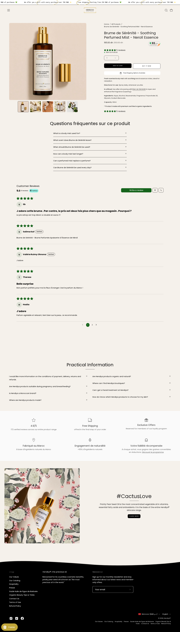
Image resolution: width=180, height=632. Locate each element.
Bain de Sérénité (139, 89)
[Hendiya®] (90, 10)
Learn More (134, 516)
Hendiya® (167, 618)
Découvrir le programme (153, 452)
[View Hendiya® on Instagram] (11, 618)
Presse (12, 588)
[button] (166, 10)
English (165, 614)
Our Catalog (14, 580)
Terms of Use (15, 602)
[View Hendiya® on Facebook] (22, 618)
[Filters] (155, 190)
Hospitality (13, 584)
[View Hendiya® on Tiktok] (16, 618)
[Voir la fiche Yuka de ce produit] (154, 44)
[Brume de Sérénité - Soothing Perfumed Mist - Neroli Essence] (23, 106)
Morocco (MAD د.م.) (149, 614)
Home (106, 24)
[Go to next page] (97, 325)
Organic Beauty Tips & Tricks (22, 595)
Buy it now (146, 66)
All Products (115, 24)
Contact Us (14, 598)
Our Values (14, 577)
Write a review (136, 190)
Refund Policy (15, 606)
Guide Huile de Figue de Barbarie (23, 591)
